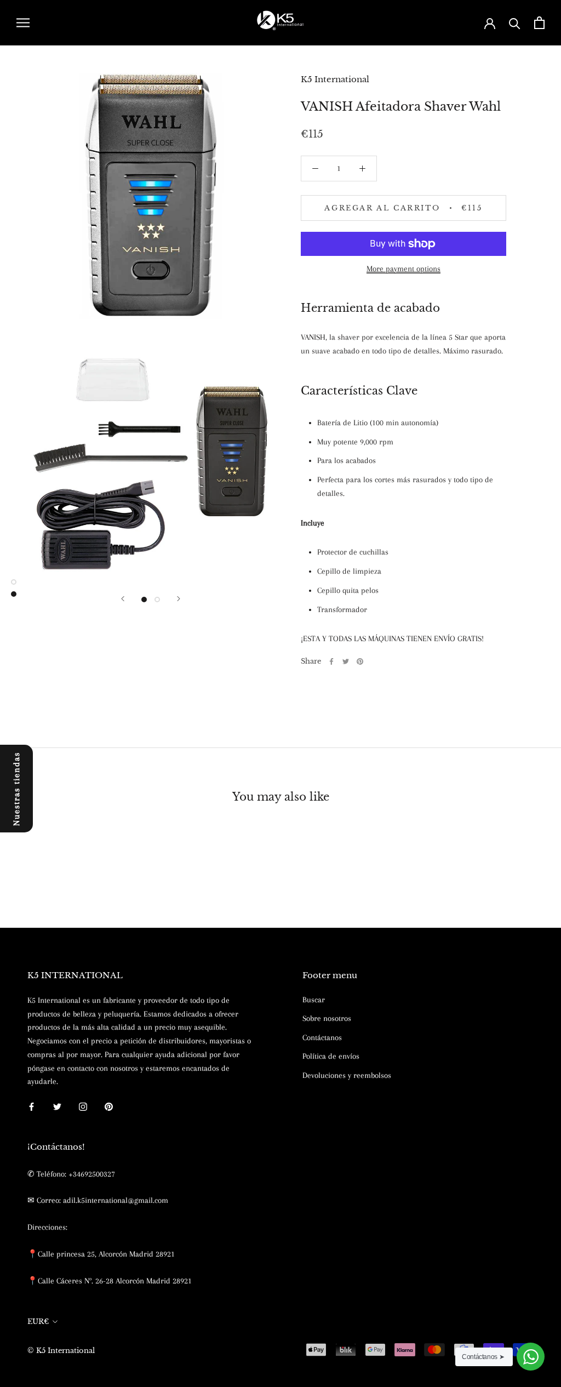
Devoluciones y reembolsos (346, 1075)
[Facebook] (331, 661)
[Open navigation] (23, 22)
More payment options (403, 268)
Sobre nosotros (326, 1018)
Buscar (313, 999)
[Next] (178, 598)
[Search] (514, 22)
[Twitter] (345, 661)
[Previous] (122, 598)
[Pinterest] (360, 661)
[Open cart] (539, 22)
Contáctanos (322, 1037)
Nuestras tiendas (16, 788)
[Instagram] (83, 1106)
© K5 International (61, 1350)
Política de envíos (330, 1056)
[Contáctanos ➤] (531, 1357)
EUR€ (38, 1321)
